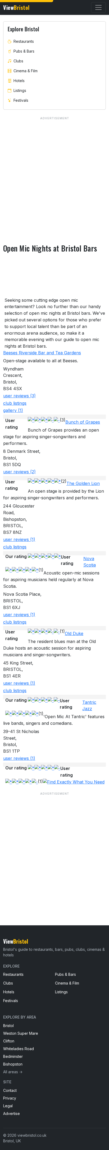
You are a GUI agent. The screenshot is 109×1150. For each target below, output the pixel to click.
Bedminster (13, 1056)
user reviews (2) (19, 471)
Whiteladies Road (18, 1048)
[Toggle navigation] (98, 7)
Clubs (18, 61)
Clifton (8, 1041)
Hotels (19, 80)
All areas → (12, 1072)
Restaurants (23, 41)
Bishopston (12, 1064)
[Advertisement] (54, 847)
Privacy (9, 1098)
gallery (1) (13, 410)
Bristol (8, 1025)
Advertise (11, 1113)
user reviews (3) (19, 395)
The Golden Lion (83, 483)
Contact (10, 1090)
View (16, 7)
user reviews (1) (19, 539)
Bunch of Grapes (82, 422)
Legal (8, 1106)
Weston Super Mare (20, 1033)
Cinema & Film (25, 71)
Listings (19, 90)
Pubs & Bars (23, 51)
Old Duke (74, 633)
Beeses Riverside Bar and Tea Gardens (42, 352)
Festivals (20, 100)
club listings (14, 403)
